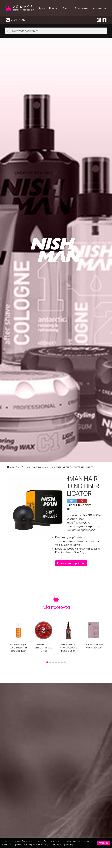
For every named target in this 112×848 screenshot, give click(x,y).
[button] (47, 662)
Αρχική (42, 8)
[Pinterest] (82, 501)
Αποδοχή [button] (103, 842)
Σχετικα (67, 8)
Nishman (31, 467)
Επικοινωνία (99, 8)
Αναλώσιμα (43, 467)
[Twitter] (71, 501)
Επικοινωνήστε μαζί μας (71, 563)
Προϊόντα (54, 8)
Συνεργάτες (82, 8)
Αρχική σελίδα (17, 467)
